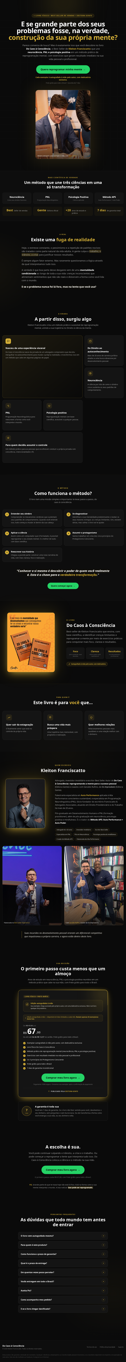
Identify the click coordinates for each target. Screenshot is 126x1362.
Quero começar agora (63, 585)
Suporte (121, 1347)
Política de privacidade (107, 1347)
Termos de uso (92, 1347)
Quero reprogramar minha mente (63, 69)
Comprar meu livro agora (63, 1077)
